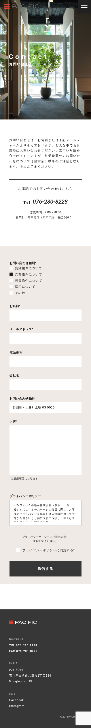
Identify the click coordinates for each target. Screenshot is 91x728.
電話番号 (15, 352)
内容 (13, 421)
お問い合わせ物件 (22, 398)
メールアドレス (21, 329)
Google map (18, 681)
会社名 (14, 375)
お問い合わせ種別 (22, 263)
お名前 (14, 305)
